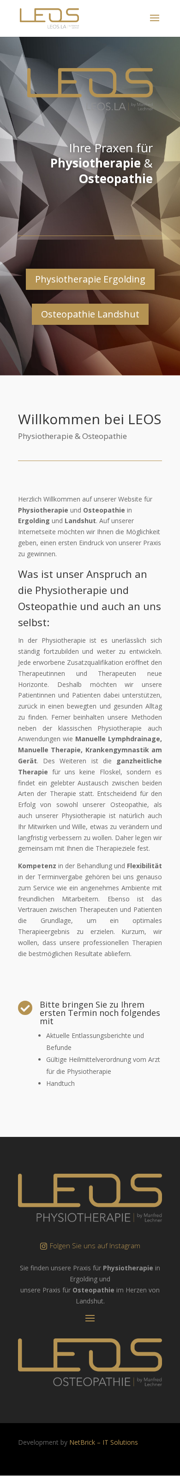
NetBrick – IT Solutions (103, 1442)
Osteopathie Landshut (90, 314)
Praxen (113, 147)
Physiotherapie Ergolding (90, 279)
